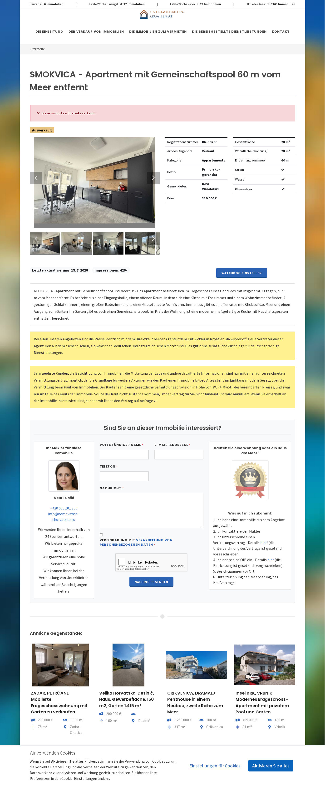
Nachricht (112, 488)
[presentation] (25, 692)
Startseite (37, 49)
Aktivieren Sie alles (270, 766)
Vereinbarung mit (136, 542)
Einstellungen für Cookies (214, 766)
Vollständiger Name (121, 445)
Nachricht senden (151, 582)
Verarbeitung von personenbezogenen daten (136, 542)
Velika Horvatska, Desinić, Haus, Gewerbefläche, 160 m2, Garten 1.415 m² (126, 699)
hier (263, 542)
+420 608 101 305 (63, 508)
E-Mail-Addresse (172, 445)
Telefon (109, 466)
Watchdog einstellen (242, 273)
